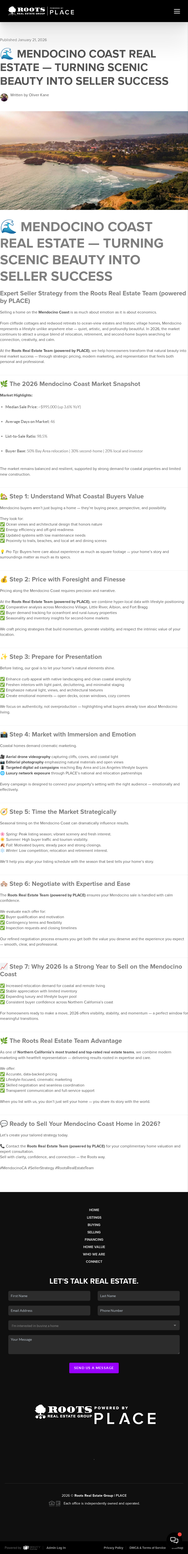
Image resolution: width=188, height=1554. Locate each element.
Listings (94, 1218)
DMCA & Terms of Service (147, 1548)
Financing (94, 1240)
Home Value (94, 1247)
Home (94, 1210)
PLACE (121, 1496)
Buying (94, 1225)
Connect (94, 1262)
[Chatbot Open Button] (174, 1540)
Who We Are (94, 1254)
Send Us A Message (94, 1368)
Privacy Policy (113, 1548)
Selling (94, 1232)
